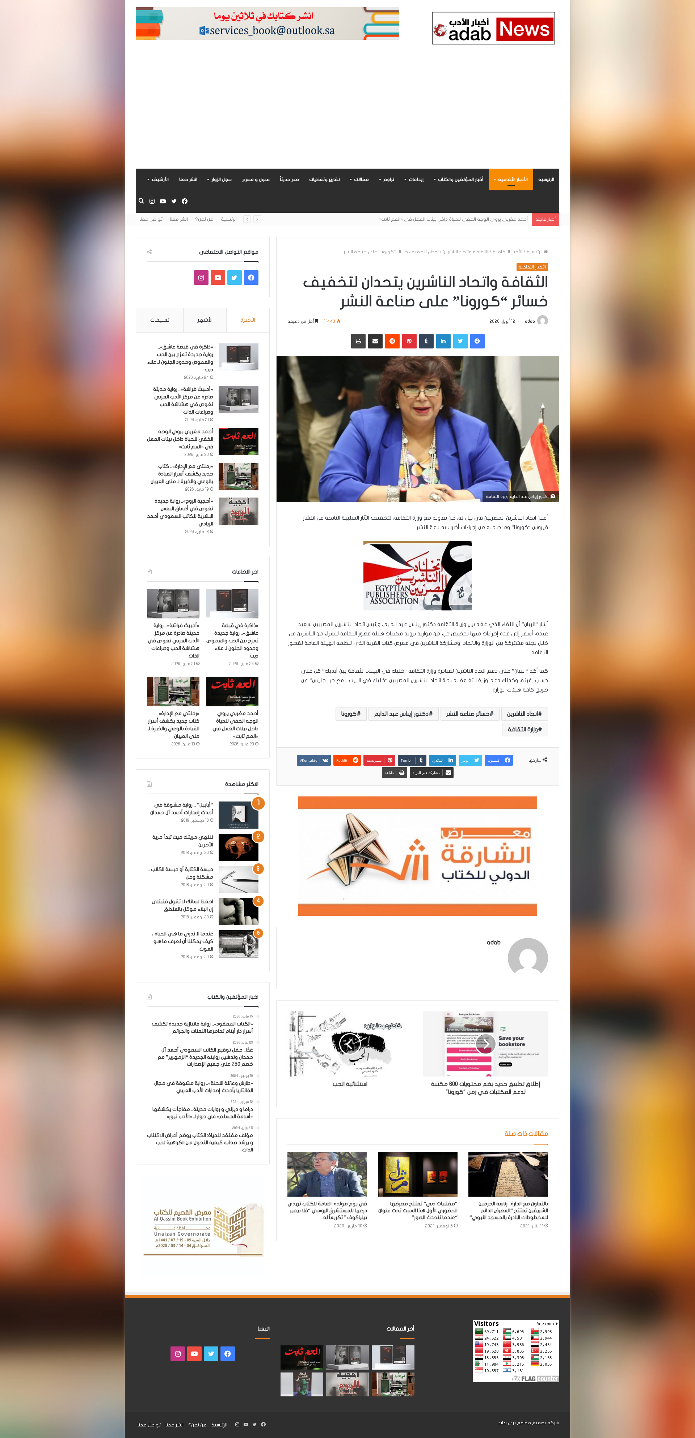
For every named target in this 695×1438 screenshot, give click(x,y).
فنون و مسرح (256, 179)
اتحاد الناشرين (522, 714)
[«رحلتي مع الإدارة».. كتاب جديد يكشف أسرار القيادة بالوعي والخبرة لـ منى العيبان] (238, 476)
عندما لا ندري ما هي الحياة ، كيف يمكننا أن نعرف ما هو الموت (182, 941)
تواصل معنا (151, 219)
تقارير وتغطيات (324, 179)
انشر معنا (188, 179)
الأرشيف (160, 179)
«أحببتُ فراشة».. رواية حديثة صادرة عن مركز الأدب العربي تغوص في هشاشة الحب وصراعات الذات (173, 641)
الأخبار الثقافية (513, 179)
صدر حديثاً (289, 179)
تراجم (388, 179)
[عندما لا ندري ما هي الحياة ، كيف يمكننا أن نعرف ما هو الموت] (238, 943)
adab (530, 321)
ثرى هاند (507, 1422)
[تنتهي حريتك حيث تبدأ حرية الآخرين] (238, 847)
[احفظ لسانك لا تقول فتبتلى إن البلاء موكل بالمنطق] (238, 911)
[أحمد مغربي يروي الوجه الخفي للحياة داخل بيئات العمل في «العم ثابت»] (238, 441)
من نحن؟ (204, 219)
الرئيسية (546, 179)
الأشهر (205, 320)
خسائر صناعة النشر (467, 714)
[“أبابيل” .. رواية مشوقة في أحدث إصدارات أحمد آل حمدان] (238, 815)
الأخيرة (247, 320)
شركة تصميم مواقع (538, 1422)
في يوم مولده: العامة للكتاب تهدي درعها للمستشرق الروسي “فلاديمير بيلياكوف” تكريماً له (327, 1210)
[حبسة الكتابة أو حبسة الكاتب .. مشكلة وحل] (238, 879)
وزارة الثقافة (523, 729)
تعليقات (159, 320)
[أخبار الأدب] (492, 30)
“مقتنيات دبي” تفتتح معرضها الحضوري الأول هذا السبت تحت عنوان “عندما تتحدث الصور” (418, 1210)
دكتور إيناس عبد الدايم (401, 714)
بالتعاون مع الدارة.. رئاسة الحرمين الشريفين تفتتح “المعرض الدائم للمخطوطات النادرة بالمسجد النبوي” (508, 1210)
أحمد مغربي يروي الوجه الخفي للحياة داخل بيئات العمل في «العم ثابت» (180, 439)
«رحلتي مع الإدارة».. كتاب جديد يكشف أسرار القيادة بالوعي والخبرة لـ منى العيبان (445, 219)
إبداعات (416, 179)
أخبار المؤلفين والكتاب (461, 179)
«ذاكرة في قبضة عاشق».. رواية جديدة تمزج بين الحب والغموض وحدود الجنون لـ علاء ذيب (232, 641)
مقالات (361, 179)
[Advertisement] (347, 114)
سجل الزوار (221, 179)
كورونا (349, 714)
